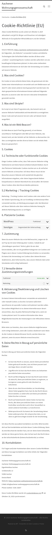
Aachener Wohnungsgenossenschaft (24, 518)
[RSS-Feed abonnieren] (26, 530)
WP (17, 524)
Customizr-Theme (38, 524)
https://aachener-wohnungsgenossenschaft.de (31, 50)
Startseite (5, 17)
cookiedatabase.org (33, 493)
